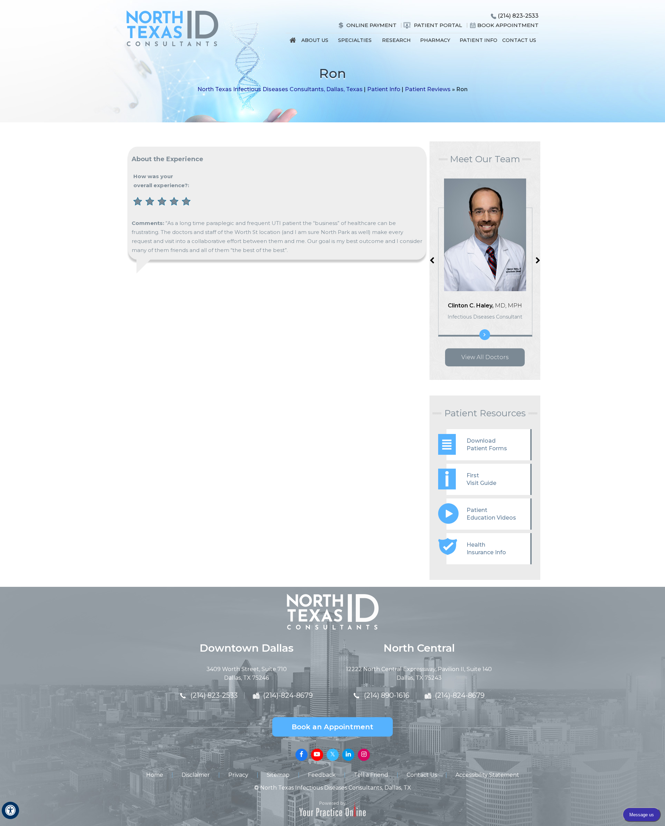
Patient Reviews (428, 89)
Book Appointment (508, 25)
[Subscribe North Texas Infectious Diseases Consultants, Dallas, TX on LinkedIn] (348, 755)
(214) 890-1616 (386, 695)
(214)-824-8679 (288, 695)
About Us (314, 40)
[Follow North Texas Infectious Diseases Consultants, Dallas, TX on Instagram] (364, 755)
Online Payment (371, 25)
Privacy (238, 775)
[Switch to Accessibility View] (10, 810)
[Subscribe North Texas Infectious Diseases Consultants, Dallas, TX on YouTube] (317, 755)
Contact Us (519, 40)
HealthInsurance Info (486, 548)
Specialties (355, 40)
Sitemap (278, 775)
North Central (419, 648)
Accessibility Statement (487, 775)
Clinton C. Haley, (485, 305)
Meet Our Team (485, 159)
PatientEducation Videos (491, 514)
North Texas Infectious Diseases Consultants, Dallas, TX (335, 787)
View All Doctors (484, 357)
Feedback (322, 775)
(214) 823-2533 (518, 15)
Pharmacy (435, 40)
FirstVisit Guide (481, 479)
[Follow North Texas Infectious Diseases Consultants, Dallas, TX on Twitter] (333, 755)
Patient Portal (438, 25)
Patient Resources (485, 413)
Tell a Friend (371, 775)
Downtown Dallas (247, 648)
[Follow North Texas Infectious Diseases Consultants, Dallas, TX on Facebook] (301, 755)
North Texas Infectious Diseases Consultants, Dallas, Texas (280, 89)
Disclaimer (195, 775)
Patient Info (478, 40)
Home (293, 42)
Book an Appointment (332, 727)
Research (396, 40)
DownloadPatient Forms (487, 444)
